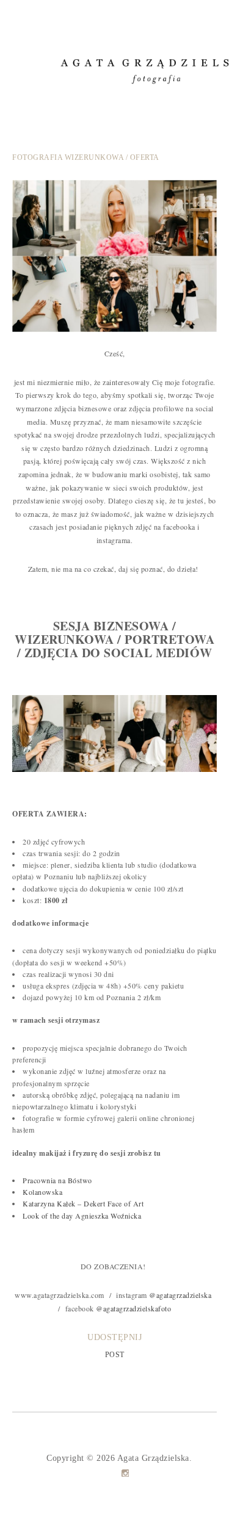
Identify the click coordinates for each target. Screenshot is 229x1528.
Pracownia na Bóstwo (57, 1180)
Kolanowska (42, 1192)
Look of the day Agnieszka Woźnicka (82, 1215)
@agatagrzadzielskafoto (133, 1308)
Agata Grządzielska (153, 1458)
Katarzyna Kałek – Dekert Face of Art (83, 1203)
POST (115, 1354)
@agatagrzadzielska (180, 1295)
